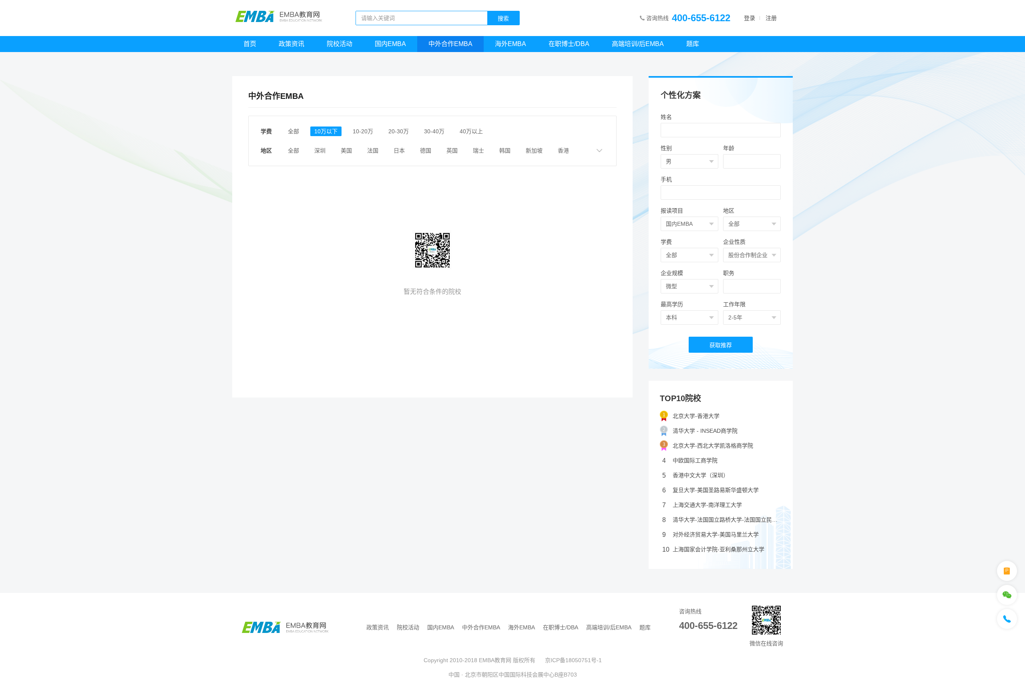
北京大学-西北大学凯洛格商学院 (713, 445)
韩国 (504, 150)
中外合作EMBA (450, 43)
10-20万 (363, 131)
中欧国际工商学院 (690, 460)
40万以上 (471, 131)
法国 (372, 150)
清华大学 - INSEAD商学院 (705, 431)
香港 (563, 150)
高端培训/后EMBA (638, 43)
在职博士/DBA (569, 43)
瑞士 (478, 150)
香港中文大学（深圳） (695, 475)
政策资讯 (291, 43)
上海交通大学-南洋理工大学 (702, 505)
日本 (399, 150)
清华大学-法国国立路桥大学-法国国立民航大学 (722, 519)
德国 (425, 150)
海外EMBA (510, 43)
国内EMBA (390, 43)
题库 (692, 43)
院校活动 (339, 43)
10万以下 (326, 131)
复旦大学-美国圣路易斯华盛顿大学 (710, 490)
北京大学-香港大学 (696, 416)
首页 (249, 43)
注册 (771, 18)
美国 (346, 150)
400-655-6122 (701, 17)
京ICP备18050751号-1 (573, 660)
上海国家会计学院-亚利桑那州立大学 (713, 549)
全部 (293, 131)
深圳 (320, 150)
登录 (749, 18)
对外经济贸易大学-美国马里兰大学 (710, 534)
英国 (452, 150)
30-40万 (434, 131)
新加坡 (534, 150)
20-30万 (398, 131)
